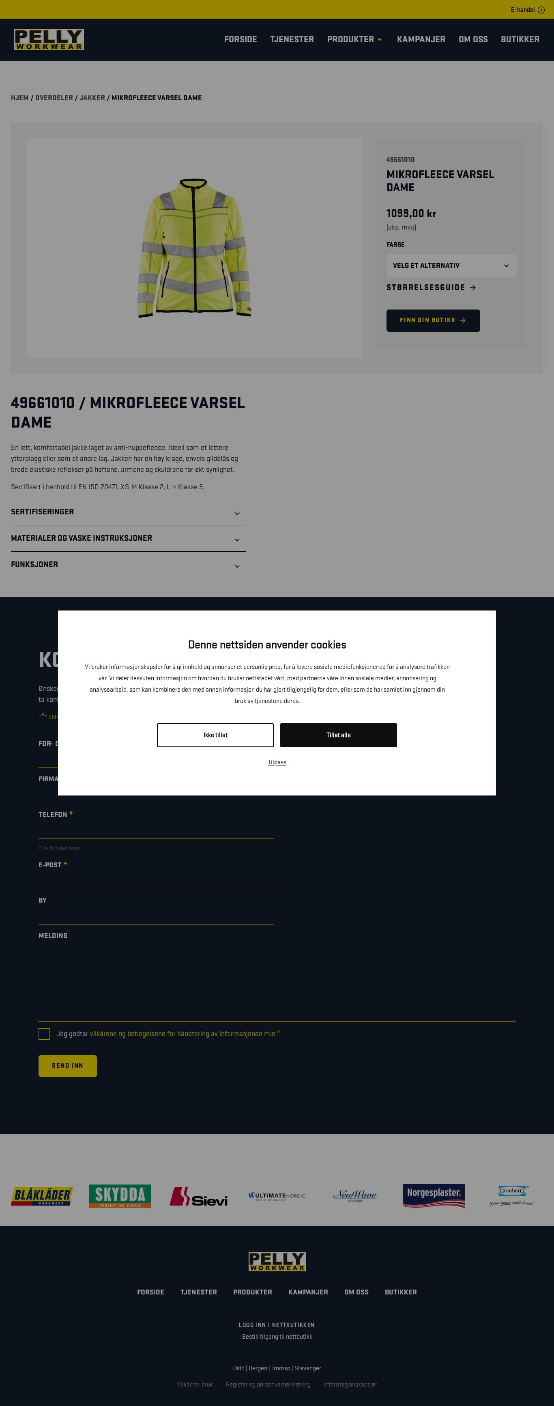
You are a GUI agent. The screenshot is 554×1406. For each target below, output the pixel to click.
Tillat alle (338, 735)
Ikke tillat (216, 735)
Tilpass (277, 762)
